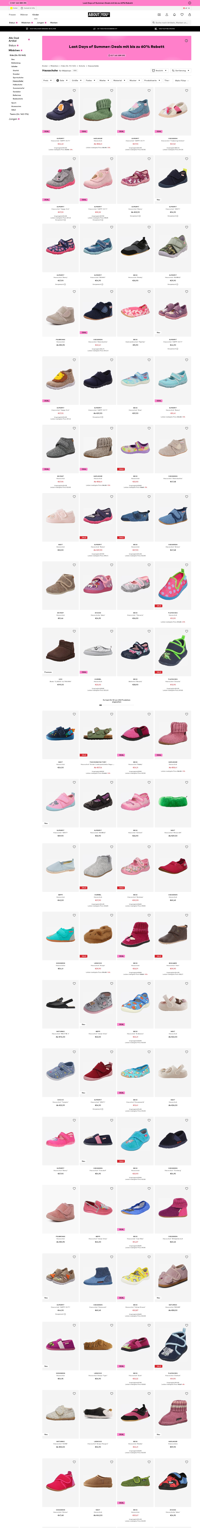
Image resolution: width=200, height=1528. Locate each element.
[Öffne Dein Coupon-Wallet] (159, 14)
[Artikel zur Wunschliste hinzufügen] (74, 90)
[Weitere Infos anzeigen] (60, 151)
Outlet (15, 8)
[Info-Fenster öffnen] (189, 3)
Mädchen (55, 66)
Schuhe (82, 66)
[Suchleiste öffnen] (153, 22)
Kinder (36, 14)
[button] (160, 70)
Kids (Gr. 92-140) (68, 66)
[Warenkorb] (189, 14)
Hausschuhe (93, 66)
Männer (24, 14)
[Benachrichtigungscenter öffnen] (174, 14)
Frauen (12, 14)
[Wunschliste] (182, 14)
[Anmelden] (166, 14)
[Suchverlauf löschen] (189, 22)
